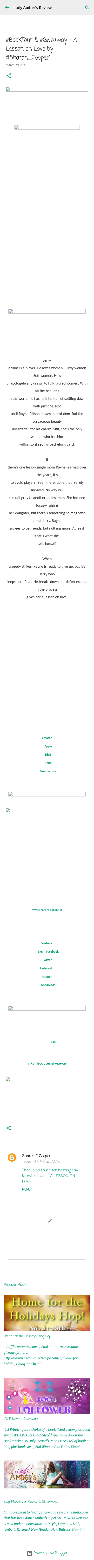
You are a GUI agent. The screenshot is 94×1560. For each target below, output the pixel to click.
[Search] (87, 7)
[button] (9, 76)
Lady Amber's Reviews (33, 7)
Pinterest (46, 968)
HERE (53, 1042)
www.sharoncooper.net (47, 909)
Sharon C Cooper (36, 1156)
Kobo (48, 763)
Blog (40, 951)
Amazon (47, 738)
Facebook (52, 951)
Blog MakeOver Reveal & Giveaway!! (31, 1501)
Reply (27, 1189)
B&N (48, 754)
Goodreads (48, 985)
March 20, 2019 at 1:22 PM (42, 1162)
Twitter (47, 960)
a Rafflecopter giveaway (47, 1064)
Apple (48, 746)
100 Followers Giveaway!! (22, 1419)
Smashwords (48, 771)
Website (47, 943)
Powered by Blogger (50, 1553)
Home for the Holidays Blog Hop (27, 1336)
